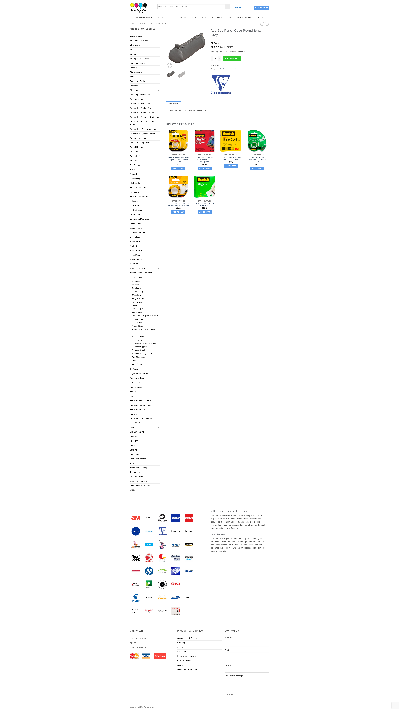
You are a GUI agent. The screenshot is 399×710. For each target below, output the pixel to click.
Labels (134, 305)
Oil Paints (134, 369)
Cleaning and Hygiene (140, 95)
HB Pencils (135, 183)
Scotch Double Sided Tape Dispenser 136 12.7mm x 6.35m (178, 159)
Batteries (135, 285)
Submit (231, 695)
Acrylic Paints (136, 36)
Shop (139, 24)
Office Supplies (216, 17)
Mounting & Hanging (198, 17)
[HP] (149, 571)
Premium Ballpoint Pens (140, 400)
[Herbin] (135, 571)
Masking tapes (137, 309)
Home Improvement (139, 187)
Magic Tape (135, 241)
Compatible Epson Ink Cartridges (144, 117)
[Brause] (162, 518)
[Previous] (170, 48)
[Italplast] (175, 571)
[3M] (135, 518)
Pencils (133, 391)
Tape (132, 463)
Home (132, 24)
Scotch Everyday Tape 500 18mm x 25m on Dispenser (178, 204)
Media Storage (137, 312)
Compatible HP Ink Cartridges (143, 129)
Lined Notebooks (137, 232)
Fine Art (133, 174)
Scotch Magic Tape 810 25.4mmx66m (205, 204)
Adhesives (136, 281)
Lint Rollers (135, 237)
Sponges (134, 441)
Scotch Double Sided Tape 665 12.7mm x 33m (231, 158)
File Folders (135, 165)
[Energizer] (162, 544)
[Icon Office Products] (162, 571)
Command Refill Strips (140, 103)
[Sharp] (149, 611)
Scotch (189, 598)
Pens (132, 396)
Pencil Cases (165, 24)
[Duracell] (135, 544)
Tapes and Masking (138, 468)
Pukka (149, 598)
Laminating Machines (139, 219)
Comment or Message (234, 676)
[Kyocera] (135, 584)
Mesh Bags (135, 255)
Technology (135, 472)
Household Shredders (140, 196)
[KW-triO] (189, 571)
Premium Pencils (137, 409)
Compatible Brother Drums (142, 108)
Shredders (134, 436)
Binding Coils (136, 72)
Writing (133, 490)
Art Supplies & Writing (144, 17)
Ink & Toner (183, 17)
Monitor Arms (136, 259)
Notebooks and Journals (141, 273)
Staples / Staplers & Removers (144, 343)
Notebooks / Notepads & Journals (145, 316)
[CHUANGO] (149, 531)
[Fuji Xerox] (149, 558)
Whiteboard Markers (139, 481)
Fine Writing (135, 179)
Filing (132, 169)
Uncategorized (136, 477)
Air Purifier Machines (139, 41)
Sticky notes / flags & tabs (142, 354)
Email (228, 666)
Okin (189, 584)
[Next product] (262, 24)
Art (131, 50)
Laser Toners (136, 228)
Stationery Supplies (139, 350)
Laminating (135, 214)
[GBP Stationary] (162, 558)
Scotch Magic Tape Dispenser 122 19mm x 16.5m (257, 159)
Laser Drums (135, 223)
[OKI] (175, 584)
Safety (228, 17)
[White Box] (175, 611)
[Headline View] (189, 558)
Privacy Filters (137, 326)
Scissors (135, 333)
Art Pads (134, 54)
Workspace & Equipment (244, 17)
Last (226, 660)
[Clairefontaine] (221, 84)
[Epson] (175, 544)
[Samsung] (175, 597)
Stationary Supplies (139, 347)
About (133, 643)
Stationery (134, 454)
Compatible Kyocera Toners (142, 134)
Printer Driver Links (139, 648)
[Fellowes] (189, 544)
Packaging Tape (137, 378)
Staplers (133, 445)
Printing (133, 414)
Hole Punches (137, 302)
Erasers (133, 161)
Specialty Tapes (138, 340)
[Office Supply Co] (162, 584)
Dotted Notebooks (138, 147)
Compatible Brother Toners (142, 113)
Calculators (136, 288)
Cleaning (160, 17)
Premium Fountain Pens (140, 405)
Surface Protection (138, 459)
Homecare (134, 192)
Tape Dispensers (138, 357)
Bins (132, 77)
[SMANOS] (162, 611)
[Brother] (175, 518)
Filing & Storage (138, 299)
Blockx (149, 518)
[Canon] (189, 518)
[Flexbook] (135, 558)
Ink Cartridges (136, 210)
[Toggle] (159, 58)
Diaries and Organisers (140, 143)
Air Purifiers (135, 45)
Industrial (171, 17)
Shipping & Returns (138, 638)
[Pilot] (135, 597)
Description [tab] (173, 104)
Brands (260, 17)
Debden (189, 531)
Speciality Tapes (138, 336)
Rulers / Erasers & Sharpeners (144, 329)
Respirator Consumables (141, 418)
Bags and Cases (137, 63)
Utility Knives (137, 364)
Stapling (133, 450)
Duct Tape (134, 151)
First (227, 650)
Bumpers (134, 86)
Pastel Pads (135, 382)
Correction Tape (138, 292)
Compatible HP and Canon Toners (142, 123)
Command (175, 531)
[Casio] (135, 531)
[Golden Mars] (175, 558)
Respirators (135, 423)
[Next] (204, 48)
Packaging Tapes (138, 319)
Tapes (134, 361)
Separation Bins (137, 432)
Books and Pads (137, 81)
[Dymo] (149, 544)
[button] (241, 8)
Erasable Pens (136, 156)
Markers (133, 246)
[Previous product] (267, 24)
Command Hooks (138, 99)
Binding (133, 68)
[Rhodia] (162, 597)
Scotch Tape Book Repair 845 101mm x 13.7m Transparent (204, 159)
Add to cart (232, 58)
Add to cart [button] (178, 168)
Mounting (134, 264)
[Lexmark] (149, 584)
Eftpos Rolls (136, 295)
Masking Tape (136, 250)
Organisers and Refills (140, 373)
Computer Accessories (140, 138)
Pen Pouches (136, 387)
